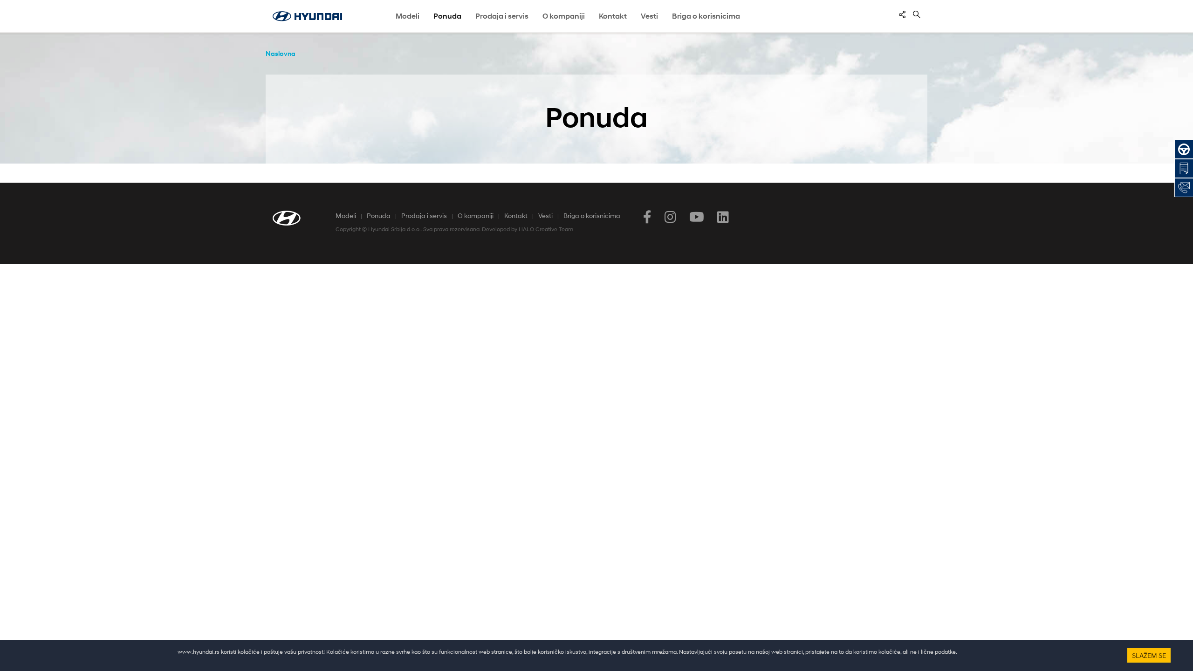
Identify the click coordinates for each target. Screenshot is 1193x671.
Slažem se (1149, 655)
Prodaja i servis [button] (501, 16)
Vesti (649, 16)
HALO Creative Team (546, 229)
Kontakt (516, 215)
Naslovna (280, 53)
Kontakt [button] (613, 16)
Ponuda (379, 215)
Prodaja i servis (424, 215)
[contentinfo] (902, 14)
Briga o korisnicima (591, 215)
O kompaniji (476, 215)
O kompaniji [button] (563, 16)
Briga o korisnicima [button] (706, 16)
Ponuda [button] (447, 16)
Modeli (407, 16)
